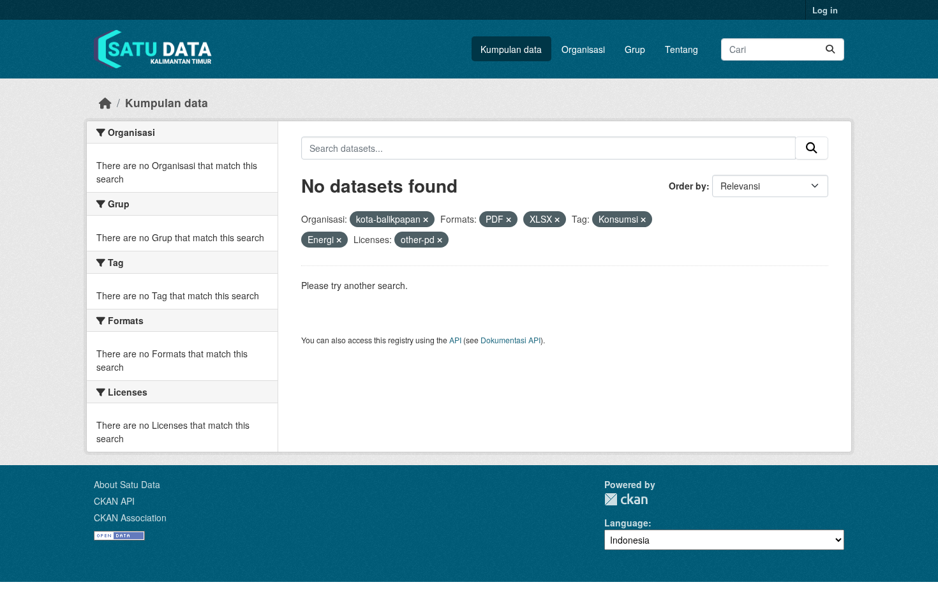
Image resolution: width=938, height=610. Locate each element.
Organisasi (583, 49)
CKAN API (114, 501)
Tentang (681, 49)
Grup (635, 49)
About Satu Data (127, 484)
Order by (687, 185)
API (455, 339)
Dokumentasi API (510, 339)
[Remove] (425, 219)
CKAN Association (130, 517)
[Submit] (830, 49)
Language (626, 522)
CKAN (626, 499)
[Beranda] (105, 102)
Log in (825, 10)
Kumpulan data (511, 49)
